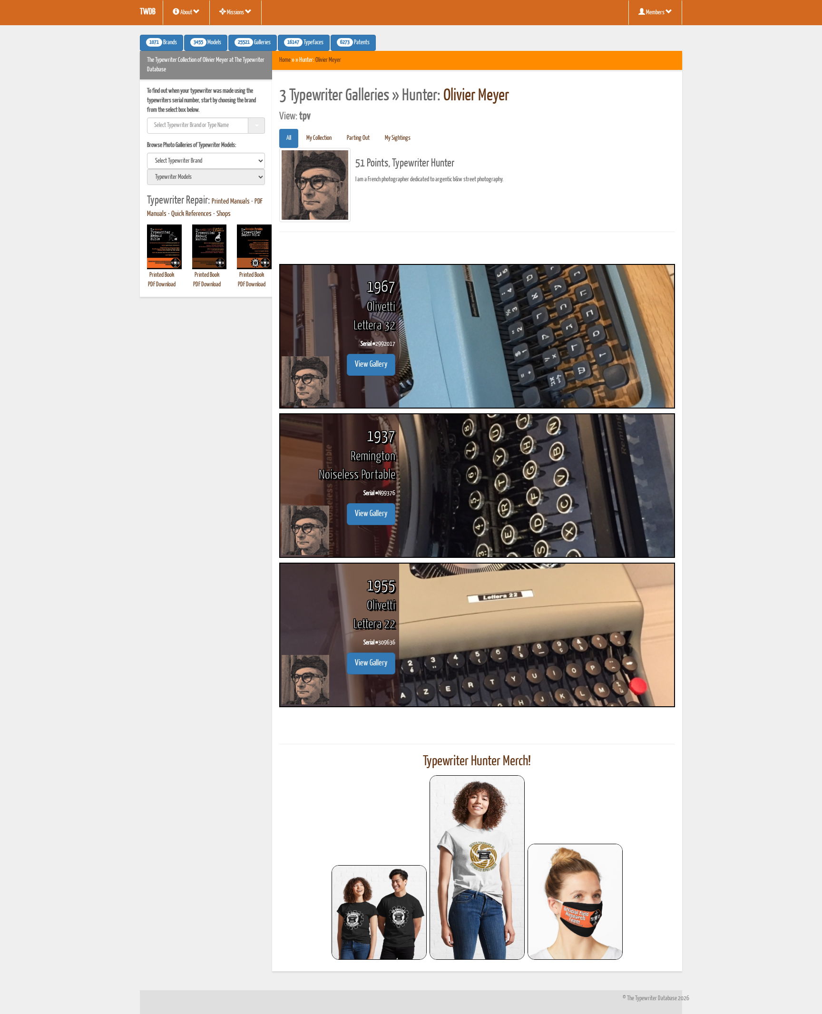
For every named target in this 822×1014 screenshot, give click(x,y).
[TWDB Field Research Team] (575, 902)
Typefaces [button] (305, 42)
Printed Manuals (231, 201)
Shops (223, 214)
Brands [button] (163, 42)
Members (655, 13)
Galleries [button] (254, 42)
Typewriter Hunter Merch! (477, 761)
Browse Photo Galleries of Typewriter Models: (191, 145)
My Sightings (398, 138)
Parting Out (358, 138)
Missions (235, 13)
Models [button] (207, 42)
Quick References (191, 214)
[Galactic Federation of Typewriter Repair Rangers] (477, 867)
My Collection (319, 138)
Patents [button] (355, 42)
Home (285, 60)
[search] (206, 161)
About (186, 13)
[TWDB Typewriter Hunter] (379, 912)
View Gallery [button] (371, 365)
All (288, 138)
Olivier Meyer (328, 60)
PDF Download (162, 285)
